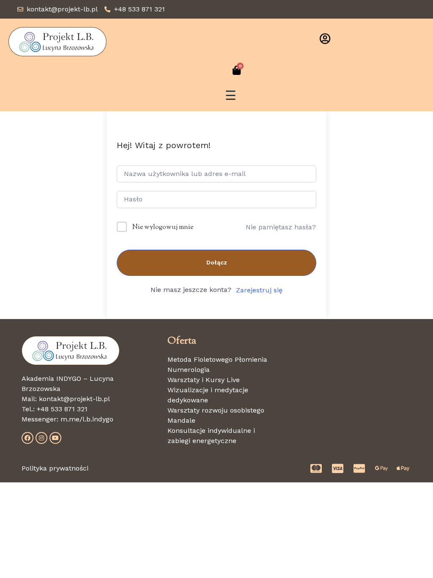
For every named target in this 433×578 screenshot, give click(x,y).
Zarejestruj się (259, 290)
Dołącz (216, 262)
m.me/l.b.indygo (86, 419)
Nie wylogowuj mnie (162, 227)
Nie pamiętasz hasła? (281, 227)
